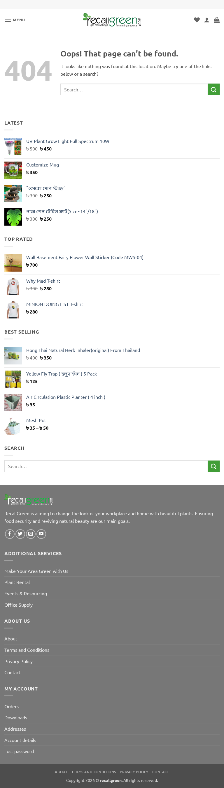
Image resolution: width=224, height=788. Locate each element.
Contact (12, 672)
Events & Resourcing (25, 593)
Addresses (15, 729)
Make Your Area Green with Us (36, 571)
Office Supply (18, 605)
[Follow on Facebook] (10, 534)
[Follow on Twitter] (20, 534)
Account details (20, 740)
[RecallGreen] (112, 19)
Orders (11, 706)
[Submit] (214, 89)
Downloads (15, 717)
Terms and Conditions (26, 650)
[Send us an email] (31, 534)
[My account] (207, 19)
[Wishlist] (197, 19)
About (10, 638)
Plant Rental (17, 582)
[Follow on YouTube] (41, 534)
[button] (14, 20)
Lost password (19, 751)
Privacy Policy (18, 661)
